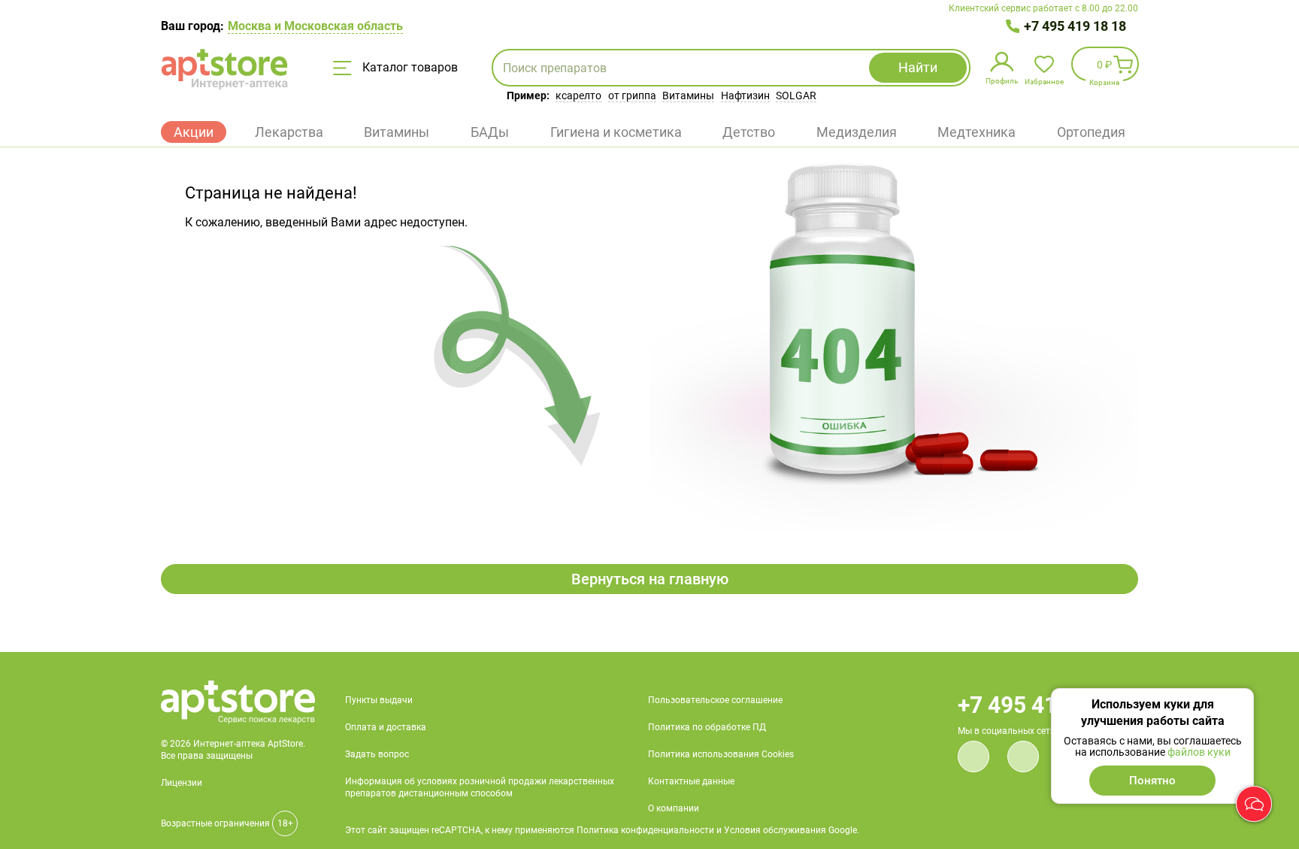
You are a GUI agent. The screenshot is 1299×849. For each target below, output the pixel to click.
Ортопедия (1091, 132)
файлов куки (1199, 752)
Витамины (688, 95)
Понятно (1152, 780)
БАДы (490, 132)
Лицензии (181, 783)
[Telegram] (1023, 756)
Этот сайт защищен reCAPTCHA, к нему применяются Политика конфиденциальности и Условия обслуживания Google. (602, 830)
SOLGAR (796, 95)
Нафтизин (745, 95)
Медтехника (976, 132)
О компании (673, 808)
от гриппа (632, 95)
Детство (748, 132)
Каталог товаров (408, 67)
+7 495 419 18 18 (1075, 26)
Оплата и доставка (385, 727)
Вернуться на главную (649, 579)
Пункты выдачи (379, 700)
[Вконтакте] (973, 756)
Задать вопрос (377, 754)
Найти (917, 67)
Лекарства (289, 132)
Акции (193, 132)
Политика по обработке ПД (707, 727)
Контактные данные (691, 781)
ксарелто (578, 95)
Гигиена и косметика (616, 132)
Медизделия (856, 132)
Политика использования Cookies (721, 754)
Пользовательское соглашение (715, 700)
